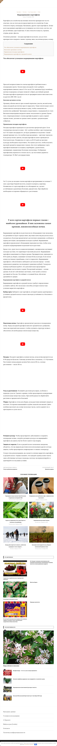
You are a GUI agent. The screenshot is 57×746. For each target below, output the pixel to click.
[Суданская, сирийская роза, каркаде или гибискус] (15, 568)
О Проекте (6, 720)
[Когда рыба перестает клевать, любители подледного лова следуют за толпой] (15, 534)
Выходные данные (9, 712)
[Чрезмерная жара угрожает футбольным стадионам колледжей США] (15, 485)
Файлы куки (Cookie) (10, 724)
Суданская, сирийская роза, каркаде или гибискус (13, 578)
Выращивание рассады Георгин (41, 520)
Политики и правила (29, 744)
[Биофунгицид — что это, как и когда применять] (7, 672)
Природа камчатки (35, 602)
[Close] (1, 1)
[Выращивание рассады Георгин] (41, 510)
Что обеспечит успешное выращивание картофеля (20, 47)
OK (35, 744)
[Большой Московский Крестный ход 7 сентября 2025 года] (7, 698)
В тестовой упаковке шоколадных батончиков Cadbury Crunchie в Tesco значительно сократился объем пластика (15, 620)
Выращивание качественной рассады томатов (24, 687)
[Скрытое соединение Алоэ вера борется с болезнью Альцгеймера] (15, 510)
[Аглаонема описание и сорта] (15, 589)
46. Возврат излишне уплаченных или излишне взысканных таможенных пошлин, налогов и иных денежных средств (41, 563)
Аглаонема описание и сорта (10, 599)
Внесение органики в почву (13, 50)
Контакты (6, 728)
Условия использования (11, 716)
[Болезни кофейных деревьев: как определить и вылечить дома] (7, 681)
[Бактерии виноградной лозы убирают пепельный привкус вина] (41, 534)
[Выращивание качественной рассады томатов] (7, 689)
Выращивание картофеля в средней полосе (18, 54)
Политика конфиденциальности (14, 732)
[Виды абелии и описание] (28, 647)
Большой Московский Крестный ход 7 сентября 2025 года (27, 695)
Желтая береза (33, 582)
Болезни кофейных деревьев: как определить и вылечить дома (29, 679)
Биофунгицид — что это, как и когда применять (25, 670)
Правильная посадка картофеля (14, 52)
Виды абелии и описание (11, 666)
